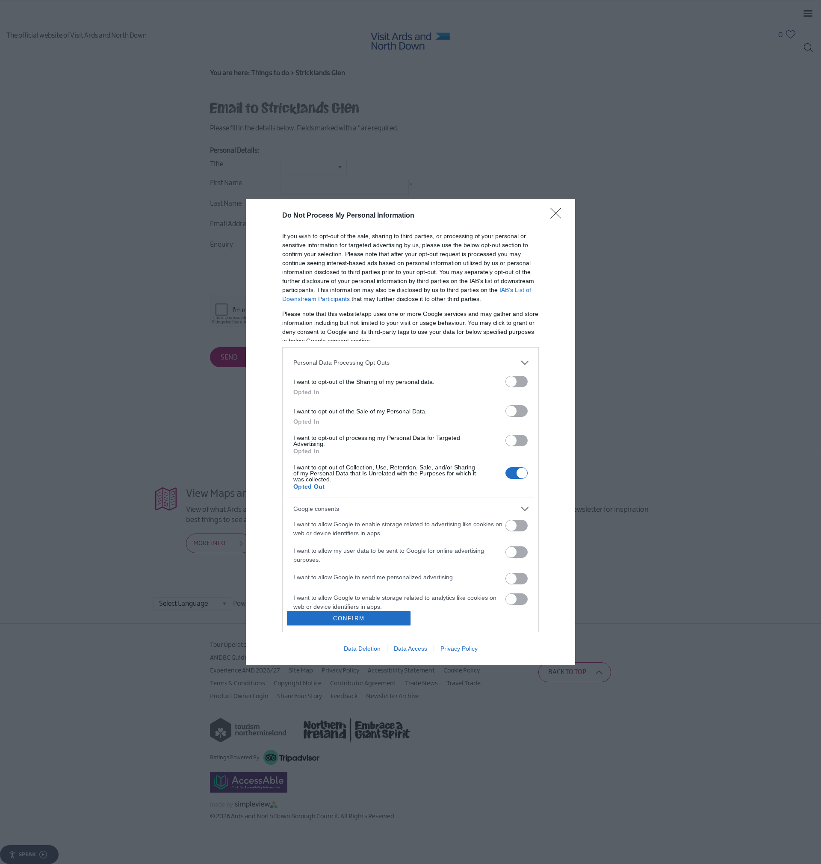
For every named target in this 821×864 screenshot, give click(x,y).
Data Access (410, 648)
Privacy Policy (459, 648)
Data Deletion (362, 648)
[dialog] (410, 432)
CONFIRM (349, 618)
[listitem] (410, 362)
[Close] (558, 216)
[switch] (516, 381)
